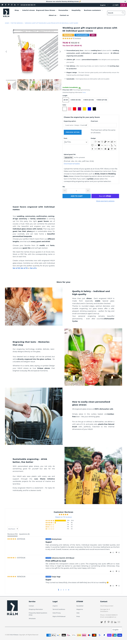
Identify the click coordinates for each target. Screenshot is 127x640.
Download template (72, 164)
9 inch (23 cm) (89, 100)
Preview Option (73, 132)
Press (78, 616)
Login (117, 5)
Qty (64, 186)
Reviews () (12, 534)
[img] (11, 539)
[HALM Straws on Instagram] (12, 5)
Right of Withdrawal (59, 616)
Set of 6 (33, 268)
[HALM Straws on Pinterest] (8, 5)
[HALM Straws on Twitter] (2, 5)
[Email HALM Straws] (18, 5)
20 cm (66, 100)
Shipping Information (36, 609)
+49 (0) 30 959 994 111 (27, 5)
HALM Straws (14, 634)
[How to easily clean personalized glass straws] (34, 416)
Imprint (55, 606)
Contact (31, 606)
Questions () (24, 534)
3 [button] (63, 590)
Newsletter (79, 606)
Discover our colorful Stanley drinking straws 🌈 (63, 1)
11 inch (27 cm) (102, 100)
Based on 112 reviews (63, 517)
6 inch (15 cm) (76, 100)
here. (84, 92)
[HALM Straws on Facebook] (5, 5)
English (103, 5)
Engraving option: (70, 121)
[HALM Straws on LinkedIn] (15, 5)
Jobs (77, 613)
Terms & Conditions (59, 609)
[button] (18, 10)
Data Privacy (57, 613)
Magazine (79, 609)
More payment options (105, 201)
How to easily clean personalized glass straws (91, 403)
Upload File (68, 157)
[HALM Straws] (6, 13)
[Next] (60, 51)
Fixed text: (94, 121)
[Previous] (6, 51)
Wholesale (32, 618)
